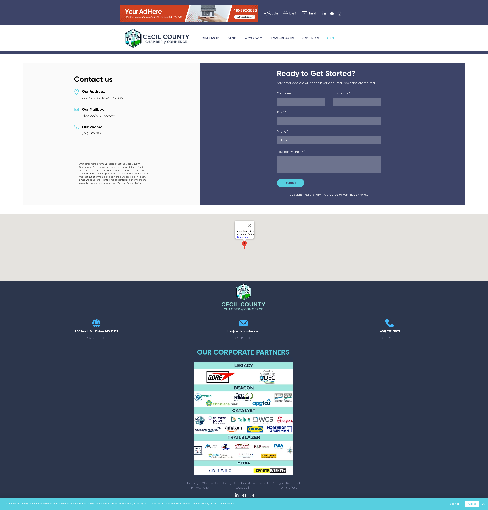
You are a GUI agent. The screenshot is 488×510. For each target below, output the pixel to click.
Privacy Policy (226, 503)
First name (284, 93)
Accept (472, 504)
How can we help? (290, 151)
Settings (454, 504)
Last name (340, 93)
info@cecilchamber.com (99, 115)
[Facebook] (332, 13)
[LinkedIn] (324, 13)
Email (280, 112)
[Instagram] (339, 13)
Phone (281, 131)
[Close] (483, 504)
